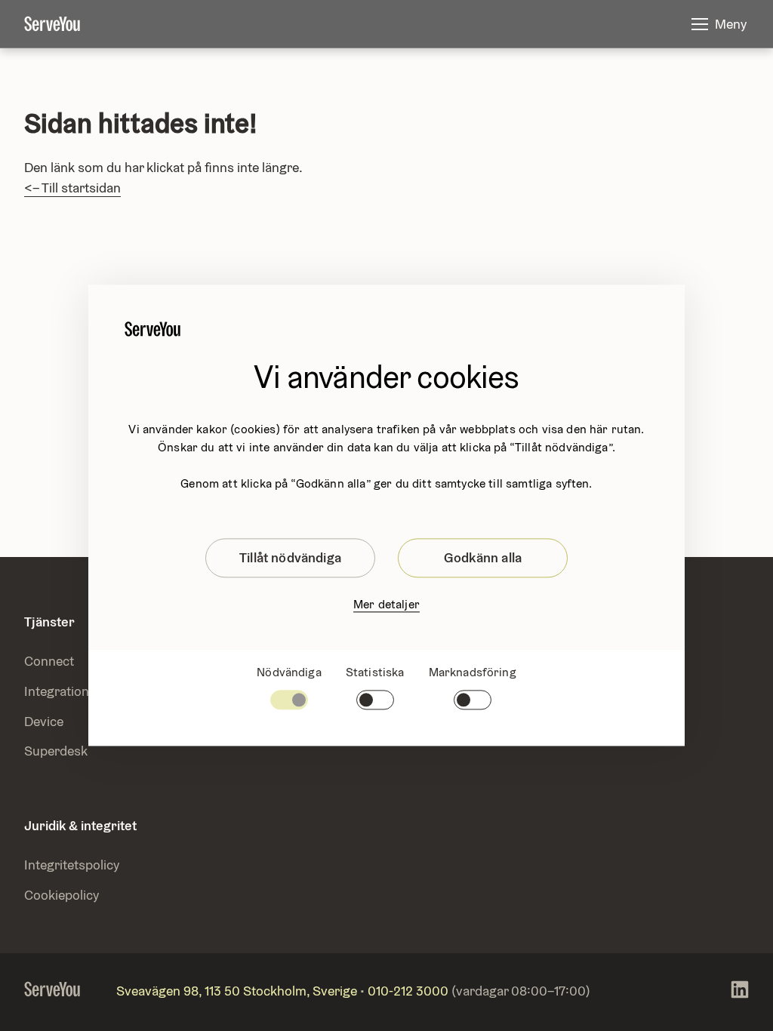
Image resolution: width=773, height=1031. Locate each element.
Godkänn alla (483, 557)
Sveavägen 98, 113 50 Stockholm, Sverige (236, 990)
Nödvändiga (289, 672)
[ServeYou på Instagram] (740, 992)
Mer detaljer (386, 604)
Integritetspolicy (71, 864)
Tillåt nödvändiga (290, 557)
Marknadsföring (472, 672)
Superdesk (56, 750)
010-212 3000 (408, 990)
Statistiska (375, 672)
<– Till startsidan (72, 187)
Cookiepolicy (61, 894)
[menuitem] (64, 24)
